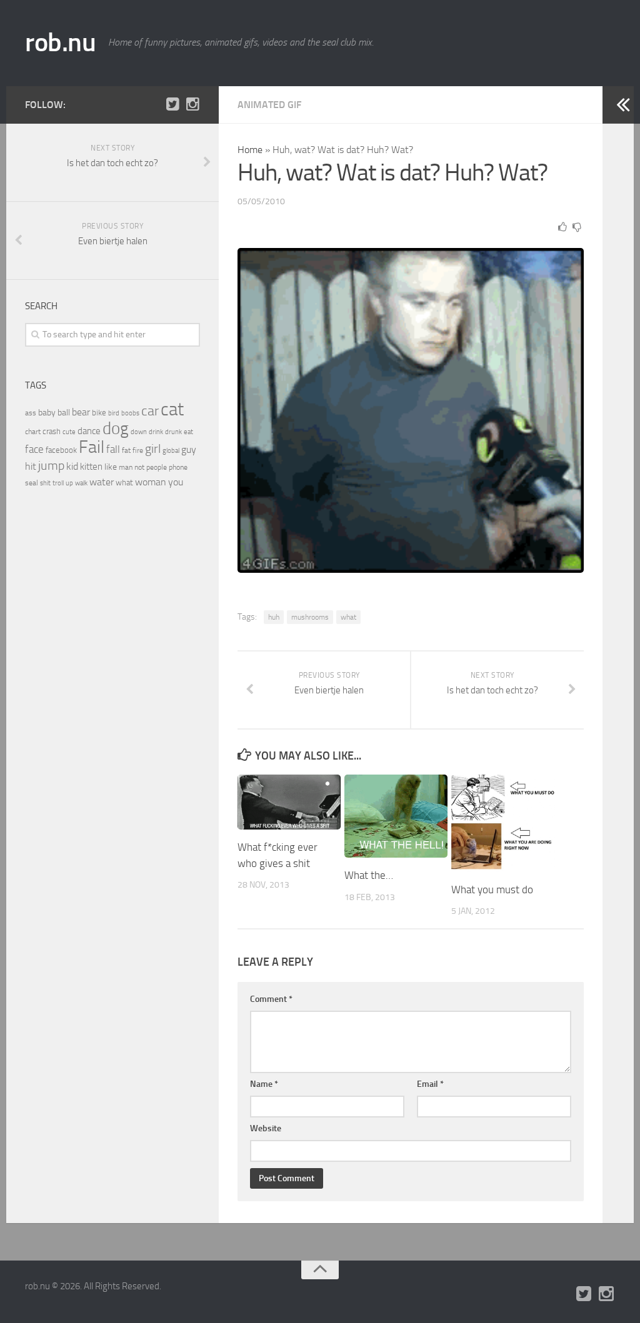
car (150, 411)
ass (30, 413)
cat (172, 409)
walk (81, 483)
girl (153, 449)
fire (137, 450)
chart (33, 431)
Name (264, 1084)
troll (58, 483)
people (156, 467)
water (101, 482)
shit (45, 482)
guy (188, 449)
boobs (130, 413)
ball (64, 412)
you (175, 482)
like (110, 467)
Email (430, 1084)
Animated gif (269, 105)
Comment (271, 999)
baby (47, 412)
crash (51, 431)
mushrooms (310, 617)
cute (69, 432)
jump (51, 465)
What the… (368, 875)
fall (113, 449)
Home (250, 150)
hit (30, 466)
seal (31, 482)
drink (156, 431)
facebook (61, 450)
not (139, 467)
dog (115, 429)
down (139, 432)
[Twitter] (172, 104)
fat (126, 450)
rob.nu (60, 42)
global (170, 450)
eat (188, 432)
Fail (91, 447)
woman (150, 482)
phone (178, 467)
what (348, 617)
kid (72, 466)
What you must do (492, 889)
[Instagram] (192, 104)
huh (273, 617)
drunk (173, 432)
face (34, 449)
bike (99, 412)
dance (89, 431)
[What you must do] (502, 823)
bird (113, 413)
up (69, 483)
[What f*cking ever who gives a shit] (289, 802)
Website (265, 1128)
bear (81, 412)
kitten (91, 466)
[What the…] (396, 816)
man (125, 467)
